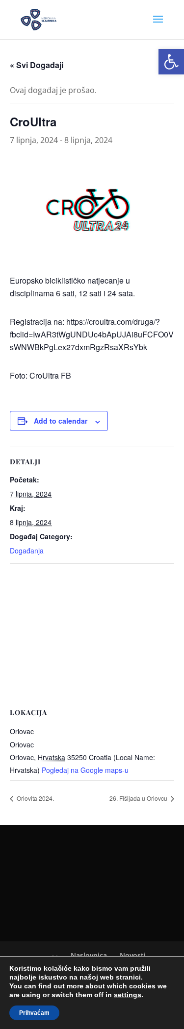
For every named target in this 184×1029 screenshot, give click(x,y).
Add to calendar (60, 421)
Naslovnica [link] (89, 955)
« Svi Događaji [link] (36, 65)
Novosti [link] (133, 955)
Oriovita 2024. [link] (34, 798)
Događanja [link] (27, 550)
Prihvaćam (34, 1012)
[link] (171, 61)
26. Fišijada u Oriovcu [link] (139, 798)
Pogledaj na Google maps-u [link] (85, 770)
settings (127, 995)
